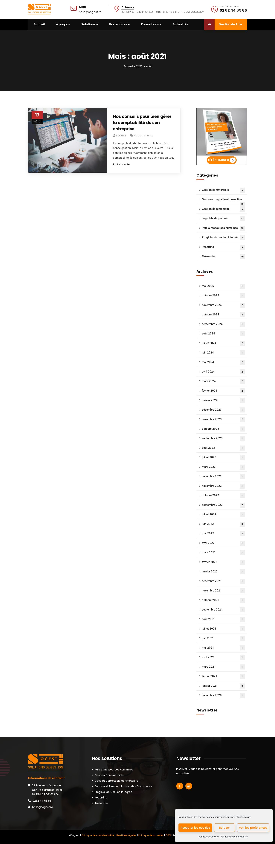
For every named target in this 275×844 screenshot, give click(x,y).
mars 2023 (222, 466)
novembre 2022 (222, 486)
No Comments (143, 135)
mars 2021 (222, 666)
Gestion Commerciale (109, 775)
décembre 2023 (222, 409)
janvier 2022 (222, 571)
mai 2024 (222, 362)
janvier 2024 (222, 400)
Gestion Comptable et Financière (116, 781)
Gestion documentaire (222, 209)
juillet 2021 (222, 628)
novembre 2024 (222, 305)
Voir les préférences (253, 828)
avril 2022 (222, 543)
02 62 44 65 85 (233, 10)
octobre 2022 (222, 495)
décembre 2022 (222, 476)
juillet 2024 (222, 343)
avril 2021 (222, 657)
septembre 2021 (222, 609)
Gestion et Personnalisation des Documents (123, 786)
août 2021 (222, 619)
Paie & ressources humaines (223, 228)
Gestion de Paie (230, 24)
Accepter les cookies (195, 828)
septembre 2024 (222, 324)
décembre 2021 (222, 581)
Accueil (128, 66)
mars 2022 (222, 552)
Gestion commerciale (222, 189)
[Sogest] (39, 9)
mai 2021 (222, 647)
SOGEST (121, 135)
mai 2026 (222, 286)
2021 (139, 66)
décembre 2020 (222, 695)
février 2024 (222, 390)
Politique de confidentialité (234, 836)
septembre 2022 (222, 505)
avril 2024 (222, 371)
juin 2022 (222, 524)
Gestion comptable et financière (223, 201)
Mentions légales (126, 835)
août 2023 (222, 447)
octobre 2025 (222, 295)
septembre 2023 (222, 438)
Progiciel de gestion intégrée (222, 237)
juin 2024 (222, 352)
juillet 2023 (222, 457)
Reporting (222, 247)
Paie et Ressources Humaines (114, 769)
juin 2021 (222, 638)
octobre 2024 (222, 314)
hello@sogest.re (42, 807)
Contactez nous (229, 6)
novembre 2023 (222, 419)
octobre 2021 (222, 600)
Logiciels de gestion (223, 218)
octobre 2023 (222, 428)
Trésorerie (223, 256)
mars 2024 (222, 381)
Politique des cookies (151, 835)
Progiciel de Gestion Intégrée (113, 792)
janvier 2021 (222, 685)
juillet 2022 (222, 514)
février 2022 (222, 562)
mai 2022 (222, 533)
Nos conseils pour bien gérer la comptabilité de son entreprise (142, 123)
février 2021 (222, 676)
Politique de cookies (208, 836)
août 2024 (222, 333)
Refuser (224, 828)
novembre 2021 (222, 590)
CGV (168, 835)
